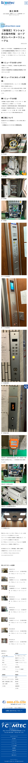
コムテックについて (14, 736)
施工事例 (7, 13)
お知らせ (3, 653)
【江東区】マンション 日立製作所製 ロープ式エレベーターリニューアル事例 (18, 633)
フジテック (4, 667)
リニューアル (14, 743)
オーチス (4, 664)
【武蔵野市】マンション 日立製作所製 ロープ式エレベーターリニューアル (17, 590)
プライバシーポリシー (14, 759)
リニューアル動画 (19, 669)
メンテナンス (14, 740)
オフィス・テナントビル (8, 679)
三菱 (3, 658)
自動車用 (17, 686)
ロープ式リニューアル (20, 655)
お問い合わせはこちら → (14, 711)
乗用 (16, 677)
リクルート (14, 752)
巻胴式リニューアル (19, 660)
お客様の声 (14, 750)
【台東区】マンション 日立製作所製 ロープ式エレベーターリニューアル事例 (18, 622)
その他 (3, 669)
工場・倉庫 (4, 683)
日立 (3, 660)
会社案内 (14, 748)
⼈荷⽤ (16, 683)
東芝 (3, 662)
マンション (4, 677)
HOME (4, 13)
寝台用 (16, 681)
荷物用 (16, 679)
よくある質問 (14, 745)
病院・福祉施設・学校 (7, 681)
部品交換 (17, 667)
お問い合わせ (14, 755)
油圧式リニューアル (19, 658)
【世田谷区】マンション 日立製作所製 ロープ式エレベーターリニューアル (17, 601)
